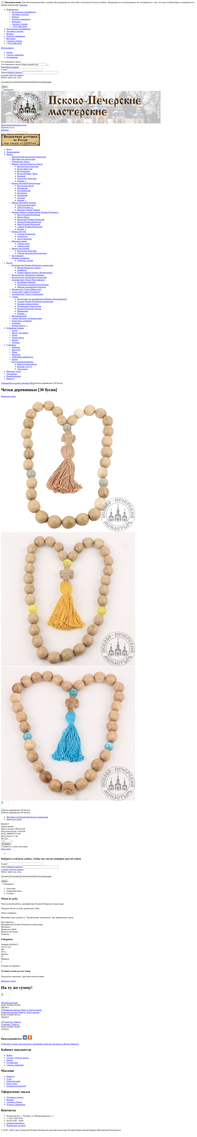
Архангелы (22, 236)
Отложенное (12, 57)
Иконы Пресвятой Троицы (24, 202)
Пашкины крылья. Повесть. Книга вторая (20, 1012)
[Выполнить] (48, 65)
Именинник (22, 311)
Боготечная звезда (25, 186)
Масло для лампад (20, 333)
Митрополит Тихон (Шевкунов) (26, 289)
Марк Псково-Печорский (28, 224)
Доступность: (7, 836)
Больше (22, 181)
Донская (21, 198)
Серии (15, 297)
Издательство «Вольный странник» (28, 275)
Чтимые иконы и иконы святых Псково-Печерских (35, 212)
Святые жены (23, 246)
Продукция (14, 383)
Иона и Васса (23, 217)
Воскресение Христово (27, 166)
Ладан (14, 335)
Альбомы (16, 323)
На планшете (18, 256)
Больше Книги (20, 325)
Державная (22, 195)
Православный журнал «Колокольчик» (35, 272)
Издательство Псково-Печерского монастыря (32, 265)
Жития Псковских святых (29, 268)
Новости (10, 378)
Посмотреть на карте (15, 1125)
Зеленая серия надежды (28, 304)
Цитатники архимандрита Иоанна (33, 284)
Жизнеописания (19, 316)
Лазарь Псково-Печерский (29, 222)
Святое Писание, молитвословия (27, 318)
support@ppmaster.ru (15, 1123)
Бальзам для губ (24, 366)
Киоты (15, 340)
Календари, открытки (22, 321)
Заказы (9, 52)
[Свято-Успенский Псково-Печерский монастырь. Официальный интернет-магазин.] (81, 122)
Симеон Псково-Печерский (29, 227)
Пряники (16, 347)
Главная (4, 383)
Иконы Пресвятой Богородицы (26, 183)
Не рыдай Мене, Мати (27, 174)
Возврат (15, 17)
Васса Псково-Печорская (28, 215)
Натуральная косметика (22, 362)
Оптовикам (11, 374)
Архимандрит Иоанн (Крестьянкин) (28, 280)
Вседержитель (23, 171)
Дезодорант (22, 369)
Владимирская (23, 190)
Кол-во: (4, 838)
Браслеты (16, 350)
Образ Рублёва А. (25, 207)
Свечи (15, 330)
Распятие (21, 176)
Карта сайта (11, 1083)
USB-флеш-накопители (22, 357)
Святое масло (18, 337)
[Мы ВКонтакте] (25, 1038)
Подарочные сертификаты (24, 12)
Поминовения (12, 152)
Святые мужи (23, 243)
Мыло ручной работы (27, 364)
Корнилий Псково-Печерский (30, 219)
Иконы (9, 154)
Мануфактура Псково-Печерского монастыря (27, 817)
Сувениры (11, 345)
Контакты (16, 21)
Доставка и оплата (20, 14)
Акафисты (22, 270)
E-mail (4, 69)
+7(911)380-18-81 (19, 26)
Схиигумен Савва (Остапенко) (26, 292)
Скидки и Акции (19, 24)
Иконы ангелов (19, 231)
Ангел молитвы (24, 239)
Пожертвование (13, 376)
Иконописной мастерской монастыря (29, 157)
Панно (15, 359)
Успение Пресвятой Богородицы (32, 253)
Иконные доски (13, 371)
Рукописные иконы (20, 161)
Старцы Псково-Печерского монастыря (35, 301)
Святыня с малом (25, 260)
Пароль (4, 72)
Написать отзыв (8, 396)
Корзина (5, 130)
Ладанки (16, 342)
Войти (4, 67)
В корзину (6, 844)
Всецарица (22, 193)
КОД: (3, 834)
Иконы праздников (20, 248)
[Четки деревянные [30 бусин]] (68, 665)
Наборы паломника (21, 258)
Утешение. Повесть (10, 1024)
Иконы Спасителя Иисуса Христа (27, 164)
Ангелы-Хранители (26, 234)
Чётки (14, 352)
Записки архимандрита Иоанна (31, 287)
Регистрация (12, 67)
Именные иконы (19, 241)
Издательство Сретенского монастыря (29, 277)
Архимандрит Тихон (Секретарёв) (27, 294)
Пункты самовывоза (21, 19)
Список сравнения (14, 55)
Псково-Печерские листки (29, 309)
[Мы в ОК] (30, 1038)
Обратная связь (13, 1081)
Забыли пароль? (15, 72)
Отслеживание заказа (11, 64)
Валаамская (22, 188)
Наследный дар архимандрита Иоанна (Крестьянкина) (42, 299)
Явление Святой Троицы (28, 210)
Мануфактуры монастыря (23, 159)
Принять (23, 5)
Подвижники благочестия (29, 306)
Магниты (16, 354)
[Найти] (27, 133)
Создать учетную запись (12, 75)
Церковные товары (15, 328)
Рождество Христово (26, 178)
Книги (9, 263)
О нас (9, 1079)
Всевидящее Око (24, 169)
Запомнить (9, 90)
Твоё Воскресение (9, 1003)
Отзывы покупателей (16, 1086)
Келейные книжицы (26, 282)
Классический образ (26, 205)
